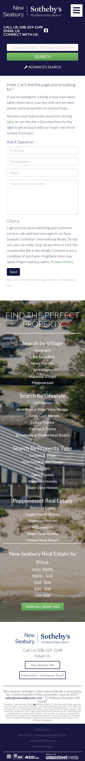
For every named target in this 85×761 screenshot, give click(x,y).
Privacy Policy (62, 261)
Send (13, 272)
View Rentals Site (42, 665)
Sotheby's (43, 729)
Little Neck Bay (42, 357)
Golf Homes (42, 403)
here (10, 121)
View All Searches (42, 606)
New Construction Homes (42, 462)
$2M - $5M (42, 589)
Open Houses (43, 475)
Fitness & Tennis (42, 429)
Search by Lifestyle (43, 395)
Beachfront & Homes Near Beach (42, 435)
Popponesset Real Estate (42, 500)
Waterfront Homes (42, 481)
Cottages (42, 468)
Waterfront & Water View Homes (42, 409)
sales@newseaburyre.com (23, 698)
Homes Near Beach (42, 540)
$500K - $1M (42, 576)
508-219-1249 (31, 27)
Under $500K (42, 569)
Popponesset (42, 383)
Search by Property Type (42, 448)
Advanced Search (44, 67)
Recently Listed (42, 508)
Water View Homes (42, 488)
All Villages (42, 370)
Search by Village (42, 343)
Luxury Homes (42, 422)
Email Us (11, 31)
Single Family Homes (42, 514)
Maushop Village (42, 376)
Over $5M (42, 595)
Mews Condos (42, 363)
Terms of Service (68, 280)
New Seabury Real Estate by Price (42, 557)
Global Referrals (43, 741)
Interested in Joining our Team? (42, 675)
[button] (42, 57)
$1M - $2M (42, 583)
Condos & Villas (42, 455)
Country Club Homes (42, 416)
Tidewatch (42, 350)
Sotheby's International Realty (42, 735)
